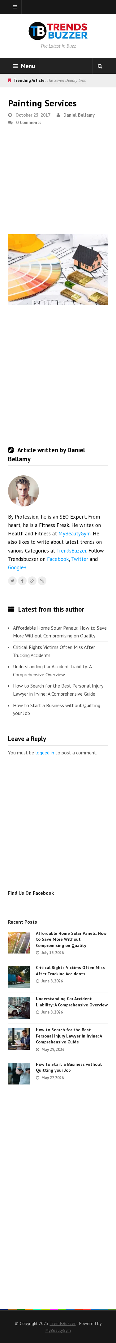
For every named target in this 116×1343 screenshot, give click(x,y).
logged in (44, 752)
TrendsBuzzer (71, 550)
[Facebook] (22, 580)
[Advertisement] (58, 182)
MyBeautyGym (74, 533)
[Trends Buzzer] (58, 36)
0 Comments (28, 122)
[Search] (100, 66)
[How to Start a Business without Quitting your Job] (19, 1073)
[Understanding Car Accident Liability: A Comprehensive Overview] (19, 1008)
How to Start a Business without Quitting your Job (56, 709)
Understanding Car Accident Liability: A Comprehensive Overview (52, 670)
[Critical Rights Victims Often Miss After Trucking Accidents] (19, 977)
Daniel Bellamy (79, 115)
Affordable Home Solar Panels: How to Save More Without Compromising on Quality (60, 632)
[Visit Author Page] (23, 490)
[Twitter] (12, 580)
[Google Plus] (32, 580)
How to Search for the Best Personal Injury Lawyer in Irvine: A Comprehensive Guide (58, 690)
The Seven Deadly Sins (66, 80)
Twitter (79, 559)
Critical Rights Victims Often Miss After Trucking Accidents (54, 651)
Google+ (17, 567)
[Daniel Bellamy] (42, 580)
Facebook (58, 559)
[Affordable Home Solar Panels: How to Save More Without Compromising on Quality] (19, 943)
